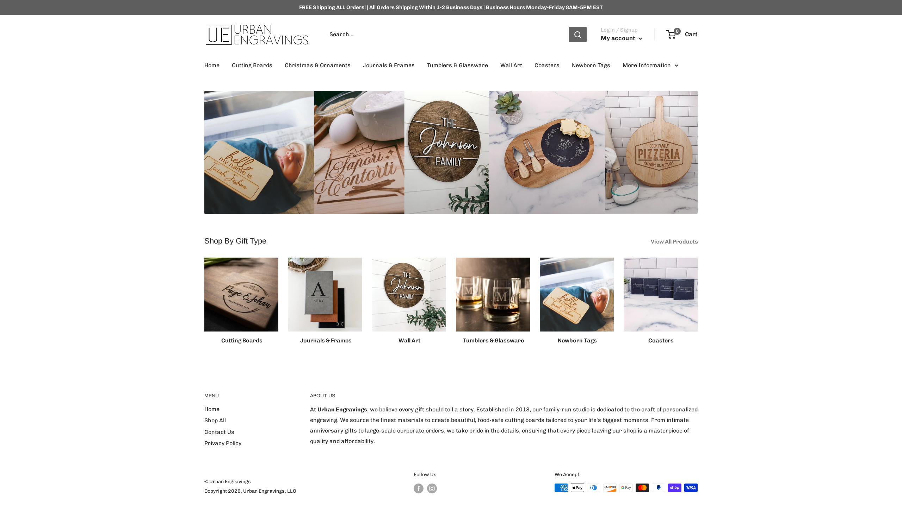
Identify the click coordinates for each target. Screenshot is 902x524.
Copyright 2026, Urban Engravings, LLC (250, 491)
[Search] (578, 34)
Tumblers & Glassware (457, 65)
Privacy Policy (222, 443)
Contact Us (219, 432)
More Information (647, 65)
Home (212, 65)
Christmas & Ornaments (318, 65)
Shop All (215, 420)
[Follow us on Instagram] (432, 488)
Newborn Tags (591, 65)
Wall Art (511, 65)
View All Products (675, 241)
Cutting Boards (252, 65)
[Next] (697, 298)
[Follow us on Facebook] (419, 488)
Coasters (547, 65)
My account (619, 38)
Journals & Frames (389, 65)
